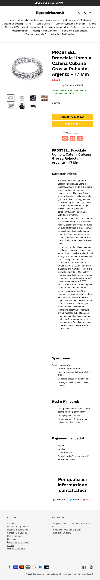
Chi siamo (12, 539)
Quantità (56, 103)
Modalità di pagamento (17, 527)
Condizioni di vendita (17, 533)
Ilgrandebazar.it (38, 574)
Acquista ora (72, 124)
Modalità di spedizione (17, 530)
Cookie (10, 545)
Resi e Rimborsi (14, 536)
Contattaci (12, 523)
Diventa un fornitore (16, 548)
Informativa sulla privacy (18, 542)
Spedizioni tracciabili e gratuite (67, 530)
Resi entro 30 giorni (62, 533)
